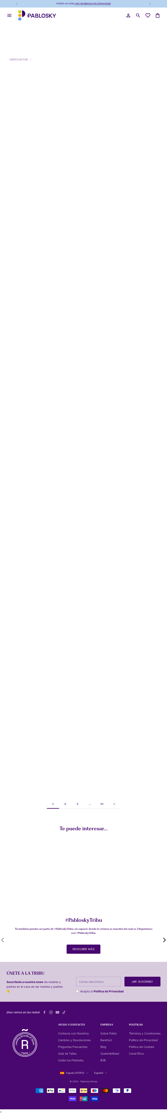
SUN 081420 (119, 500)
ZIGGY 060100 (69, 137)
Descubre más (84, 949)
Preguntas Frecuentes (72, 1047)
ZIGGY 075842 (120, 718)
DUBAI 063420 (17, 137)
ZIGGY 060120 (68, 210)
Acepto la (102, 991)
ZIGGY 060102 (68, 282)
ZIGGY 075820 (68, 790)
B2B (103, 1060)
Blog (103, 1047)
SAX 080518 (119, 137)
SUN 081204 (119, 645)
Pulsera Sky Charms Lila (128, 903)
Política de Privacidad (109, 991)
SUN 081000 (15, 355)
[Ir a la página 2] (114, 803)
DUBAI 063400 (17, 210)
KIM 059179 (119, 355)
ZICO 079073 (119, 210)
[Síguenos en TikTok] (64, 1012)
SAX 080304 (119, 427)
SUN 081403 (67, 500)
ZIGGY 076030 (69, 427)
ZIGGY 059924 (69, 718)
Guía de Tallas (67, 1053)
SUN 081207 (119, 572)
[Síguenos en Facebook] (44, 1012)
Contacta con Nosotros (73, 1033)
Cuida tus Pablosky (71, 1060)
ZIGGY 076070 (16, 427)
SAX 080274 (15, 645)
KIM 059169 (119, 282)
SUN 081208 (15, 500)
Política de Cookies (141, 1047)
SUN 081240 (15, 718)
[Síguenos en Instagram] (51, 1012)
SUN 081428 (15, 572)
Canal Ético (136, 1053)
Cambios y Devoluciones (74, 1040)
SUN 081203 (15, 282)
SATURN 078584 (18, 790)
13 (101, 803)
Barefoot (106, 1040)
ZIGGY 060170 (68, 572)
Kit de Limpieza (70, 903)
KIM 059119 (67, 355)
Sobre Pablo (108, 1033)
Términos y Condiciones (144, 1033)
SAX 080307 (67, 645)
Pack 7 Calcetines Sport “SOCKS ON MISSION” (21, 905)
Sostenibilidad (109, 1053)
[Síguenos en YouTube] (57, 1012)
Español (98, 1072)
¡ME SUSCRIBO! (142, 981)
